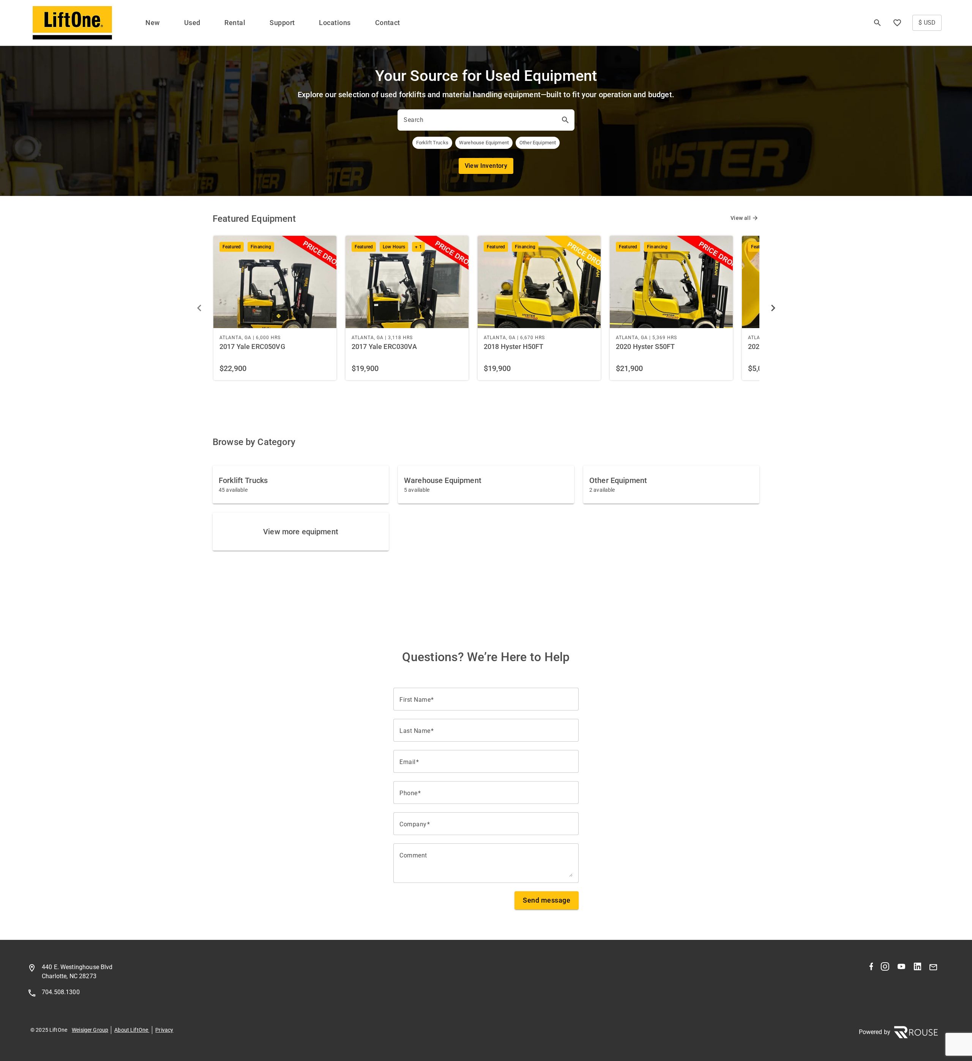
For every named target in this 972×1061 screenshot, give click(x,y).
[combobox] (479, 120)
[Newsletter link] (933, 968)
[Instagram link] (885, 968)
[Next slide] (773, 308)
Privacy (164, 1030)
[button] (897, 22)
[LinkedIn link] (917, 968)
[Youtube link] (901, 968)
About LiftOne (131, 1030)
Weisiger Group (90, 1030)
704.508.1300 (61, 992)
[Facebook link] (871, 968)
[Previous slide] (199, 308)
